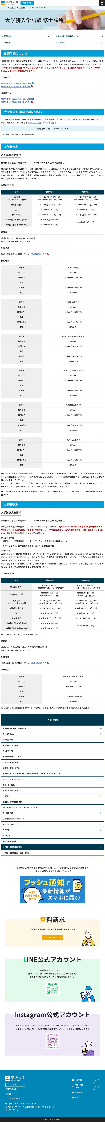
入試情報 (22, 7)
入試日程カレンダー (10, 745)
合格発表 (6, 830)
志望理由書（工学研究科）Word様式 (16, 83)
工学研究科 (7, 42)
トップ (12, 7)
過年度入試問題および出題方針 (14, 728)
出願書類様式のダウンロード (14, 818)
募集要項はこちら (39, 254)
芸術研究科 (60, 42)
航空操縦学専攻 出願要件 (12, 802)
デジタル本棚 (35, 122)
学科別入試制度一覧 (10, 790)
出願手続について (9, 36)
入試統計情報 (8, 739)
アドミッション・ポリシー (13, 779)
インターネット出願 (10, 762)
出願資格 (6, 796)
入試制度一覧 (8, 751)
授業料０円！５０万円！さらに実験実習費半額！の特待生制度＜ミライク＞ (31, 773)
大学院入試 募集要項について (68, 36)
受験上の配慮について (11, 824)
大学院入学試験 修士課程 (38, 7)
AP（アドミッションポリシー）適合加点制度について (23, 807)
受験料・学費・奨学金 (11, 768)
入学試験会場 (8, 813)
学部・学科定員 (9, 785)
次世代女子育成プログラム (13, 756)
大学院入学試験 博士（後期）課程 (16, 853)
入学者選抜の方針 (9, 734)
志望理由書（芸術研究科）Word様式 (16, 99)
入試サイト (27, 3)
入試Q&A (6, 835)
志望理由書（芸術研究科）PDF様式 (16, 102)
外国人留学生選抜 (9, 841)
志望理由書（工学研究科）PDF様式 (16, 86)
